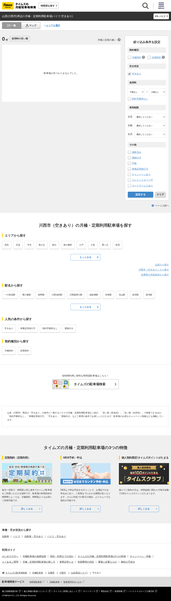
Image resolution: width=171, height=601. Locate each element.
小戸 (81, 245)
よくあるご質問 (10, 561)
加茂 (117, 245)
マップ (32, 25)
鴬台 (54, 245)
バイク (16, 536)
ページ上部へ (162, 205)
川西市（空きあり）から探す (154, 269)
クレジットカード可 (142, 180)
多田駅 (135, 294)
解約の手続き (128, 561)
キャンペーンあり (141, 174)
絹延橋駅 (94, 294)
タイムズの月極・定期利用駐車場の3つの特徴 (102, 556)
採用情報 (119, 591)
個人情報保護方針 (10, 591)
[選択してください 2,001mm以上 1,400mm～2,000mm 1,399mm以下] (150, 125)
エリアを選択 (53, 25)
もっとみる (85, 257)
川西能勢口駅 (75, 294)
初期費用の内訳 (86, 561)
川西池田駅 (57, 294)
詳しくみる (27, 508)
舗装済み (136, 152)
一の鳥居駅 (10, 294)
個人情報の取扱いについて (36, 591)
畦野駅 (41, 294)
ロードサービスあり (142, 185)
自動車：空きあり (33, 536)
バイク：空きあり (56, 536)
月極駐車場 (54, 582)
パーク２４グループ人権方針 (141, 591)
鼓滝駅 (149, 294)
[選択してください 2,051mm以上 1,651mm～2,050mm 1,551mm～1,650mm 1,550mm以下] (150, 134)
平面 (134, 163)
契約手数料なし (140, 98)
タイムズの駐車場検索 (90, 384)
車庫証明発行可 (140, 169)
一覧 (13, 25)
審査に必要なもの (107, 561)
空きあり (136, 73)
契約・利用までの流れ (61, 556)
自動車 (5, 536)
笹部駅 (108, 294)
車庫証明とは (66, 561)
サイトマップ (89, 591)
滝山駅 (122, 294)
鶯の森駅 (26, 294)
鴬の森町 (67, 245)
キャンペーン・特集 (140, 556)
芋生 (29, 245)
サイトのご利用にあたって (65, 591)
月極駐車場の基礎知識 (34, 556)
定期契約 (156, 57)
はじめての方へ (10, 556)
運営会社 (105, 591)
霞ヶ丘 (105, 245)
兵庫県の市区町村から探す (155, 274)
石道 (18, 245)
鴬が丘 (42, 245)
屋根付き (136, 157)
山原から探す (162, 264)
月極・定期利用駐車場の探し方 (39, 561)
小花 (93, 245)
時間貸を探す (48, 5)
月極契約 (136, 57)
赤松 (7, 245)
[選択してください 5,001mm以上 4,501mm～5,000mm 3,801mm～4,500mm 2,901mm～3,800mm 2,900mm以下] (150, 116)
